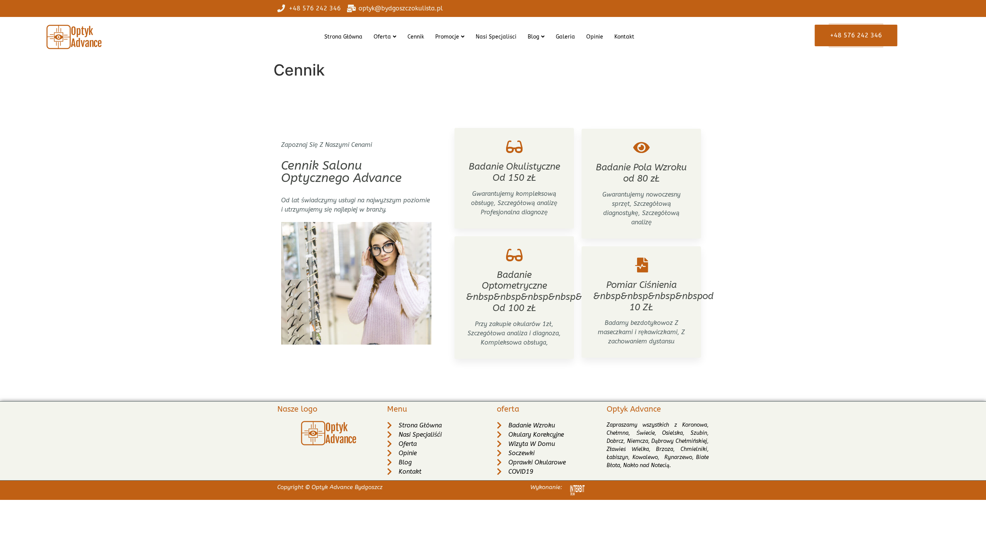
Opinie (594, 37)
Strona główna (343, 37)
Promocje (447, 37)
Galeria (565, 37)
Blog (533, 37)
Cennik (415, 37)
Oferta (382, 37)
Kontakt (624, 37)
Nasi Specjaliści (496, 37)
